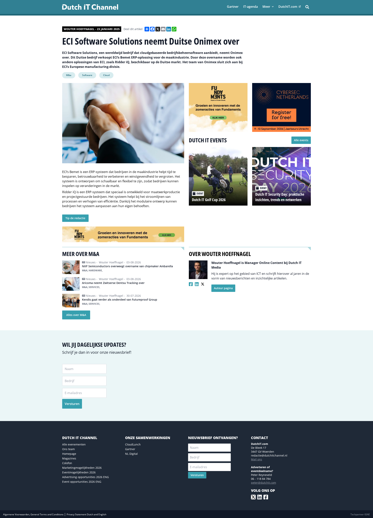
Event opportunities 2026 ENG (81, 481)
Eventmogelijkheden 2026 (79, 472)
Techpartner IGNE (360, 514)
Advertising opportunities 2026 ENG (85, 477)
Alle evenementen (74, 444)
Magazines (69, 458)
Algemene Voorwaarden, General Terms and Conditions (33, 514)
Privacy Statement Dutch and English (86, 514)
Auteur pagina (223, 288)
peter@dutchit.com (263, 482)
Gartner (130, 449)
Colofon (67, 463)
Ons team (68, 449)
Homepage (69, 454)
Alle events (301, 140)
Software (87, 75)
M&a (68, 75)
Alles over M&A (76, 315)
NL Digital (131, 454)
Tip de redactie (75, 218)
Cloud (106, 75)
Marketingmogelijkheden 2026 (82, 468)
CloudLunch (133, 444)
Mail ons (256, 459)
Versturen (72, 404)
